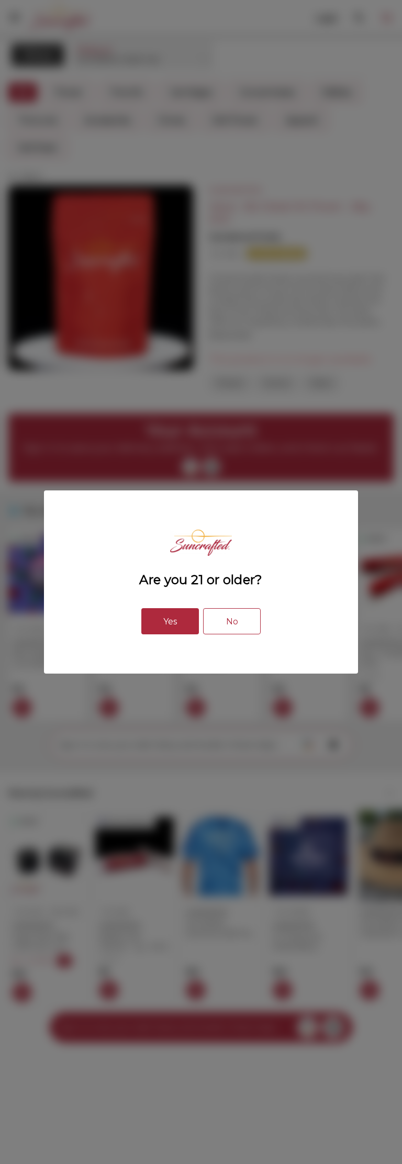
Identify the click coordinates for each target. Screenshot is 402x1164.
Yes (170, 621)
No (232, 621)
